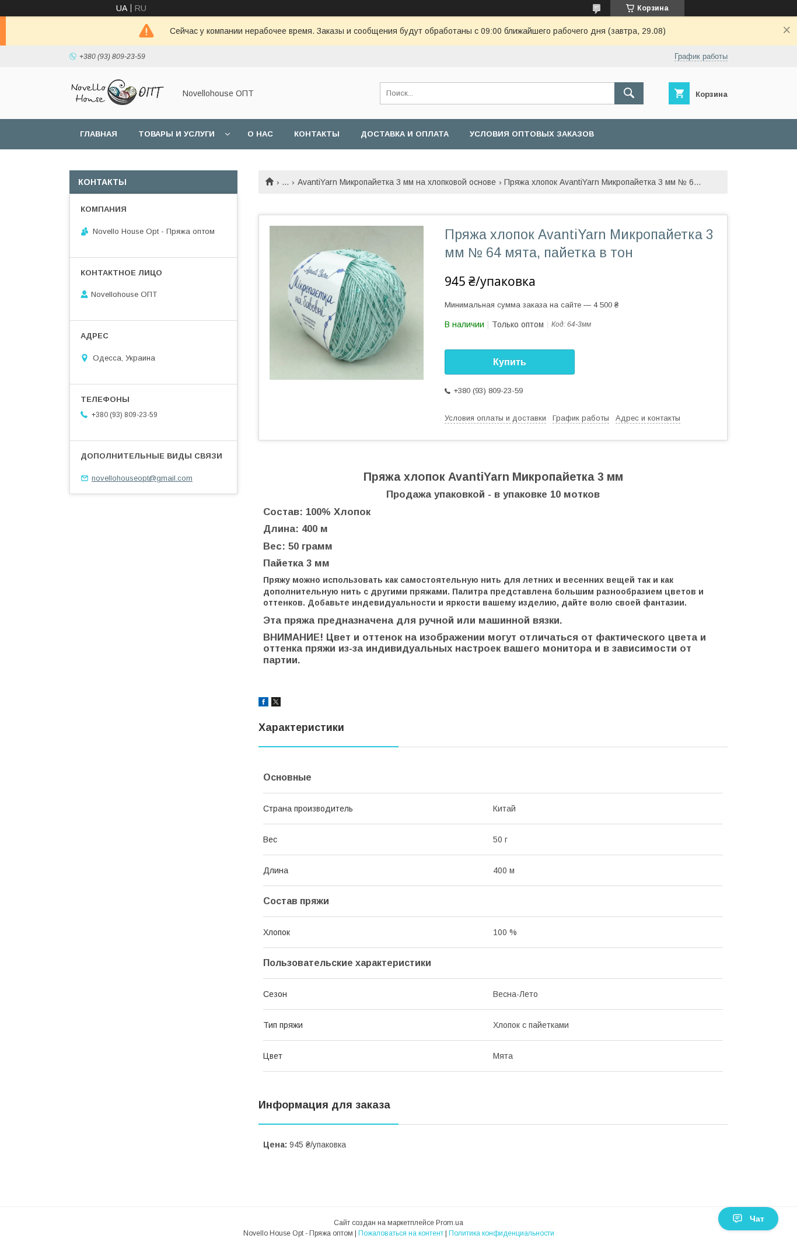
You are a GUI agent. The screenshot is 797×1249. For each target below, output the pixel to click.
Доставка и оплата (405, 134)
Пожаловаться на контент (400, 1233)
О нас (260, 134)
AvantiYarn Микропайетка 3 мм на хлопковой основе (397, 182)
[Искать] (629, 93)
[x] (276, 703)
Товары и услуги (176, 134)
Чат (757, 1218)
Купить (509, 362)
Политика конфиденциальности (501, 1233)
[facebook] (263, 703)
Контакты (317, 134)
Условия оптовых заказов (532, 134)
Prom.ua (449, 1223)
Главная (98, 134)
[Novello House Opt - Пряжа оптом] (119, 104)
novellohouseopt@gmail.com (142, 478)
